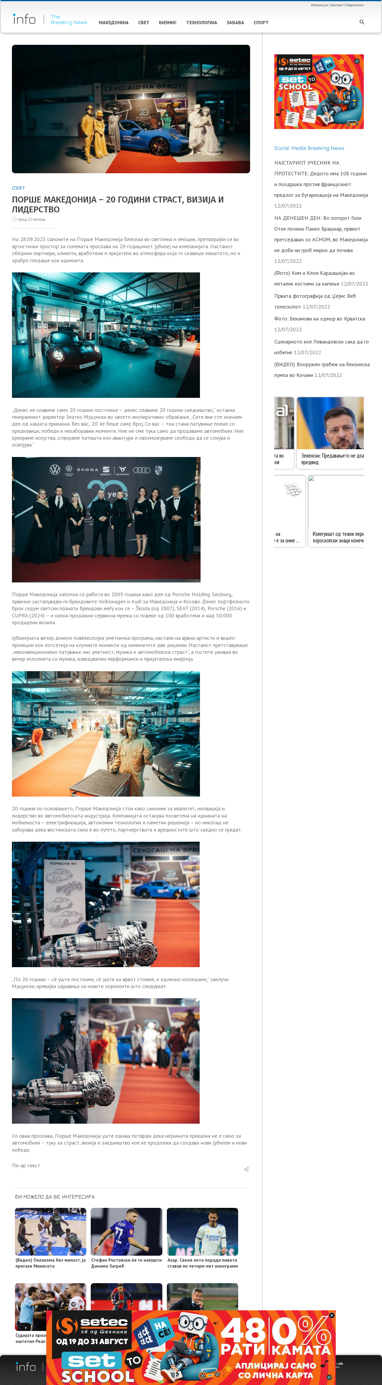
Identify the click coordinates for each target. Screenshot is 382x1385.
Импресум (319, 5)
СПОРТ (18, 188)
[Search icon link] (362, 22)
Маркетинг (355, 5)
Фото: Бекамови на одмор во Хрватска (319, 318)
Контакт (337, 5)
